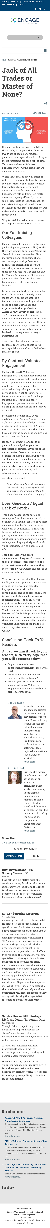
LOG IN (36, 856)
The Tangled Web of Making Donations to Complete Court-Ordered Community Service (25, 1167)
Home (4, 60)
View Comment (13, 1136)
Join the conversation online (18, 842)
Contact (22, 4)
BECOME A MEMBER (14, 856)
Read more (29, 761)
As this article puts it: (14, 478)
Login (5, 1)
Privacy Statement (25, 1208)
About (39, 1)
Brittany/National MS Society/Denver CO (17, 871)
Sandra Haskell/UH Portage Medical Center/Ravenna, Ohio (23, 1017)
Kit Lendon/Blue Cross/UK (20, 913)
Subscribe (14, 1)
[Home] (25, 20)
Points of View (10, 113)
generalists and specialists (17, 157)
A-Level (33, 415)
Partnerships (9, 4)
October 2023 (39, 112)
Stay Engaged (27, 1)
